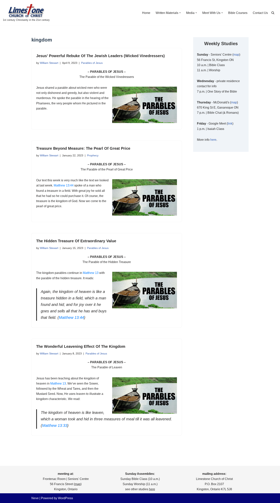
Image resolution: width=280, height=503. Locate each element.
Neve (35, 498)
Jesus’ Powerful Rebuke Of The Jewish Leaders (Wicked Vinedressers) (100, 56)
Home (146, 12)
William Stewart (49, 62)
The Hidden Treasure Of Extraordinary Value (76, 241)
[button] (180, 13)
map (236, 54)
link (230, 123)
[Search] (272, 12)
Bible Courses (237, 12)
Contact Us (260, 12)
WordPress (65, 498)
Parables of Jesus (92, 62)
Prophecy (92, 155)
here (213, 139)
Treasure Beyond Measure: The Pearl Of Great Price (83, 148)
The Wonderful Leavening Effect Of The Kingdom (80, 346)
